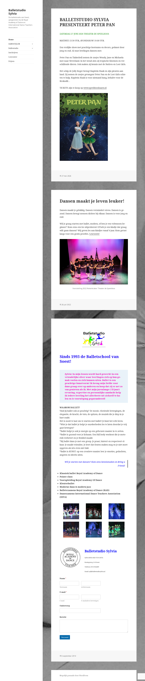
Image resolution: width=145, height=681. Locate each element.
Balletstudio (13, 48)
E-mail (62, 601)
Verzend (64, 637)
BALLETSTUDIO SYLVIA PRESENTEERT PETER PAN (87, 22)
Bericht (63, 617)
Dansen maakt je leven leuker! (92, 201)
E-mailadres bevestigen (90, 601)
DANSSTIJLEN (14, 44)
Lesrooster (12, 57)
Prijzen (11, 61)
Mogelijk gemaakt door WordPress (74, 675)
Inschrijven (13, 52)
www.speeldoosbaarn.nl (95, 87)
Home (11, 39)
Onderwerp (65, 606)
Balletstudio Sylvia (17, 11)
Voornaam (63, 587)
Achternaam (85, 587)
